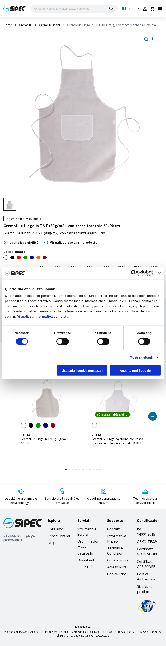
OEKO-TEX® (147, 541)
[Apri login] (144, 8)
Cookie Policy (118, 560)
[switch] (62, 341)
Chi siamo (55, 529)
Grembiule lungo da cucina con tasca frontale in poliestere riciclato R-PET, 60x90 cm (117, 443)
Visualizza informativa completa (43, 316)
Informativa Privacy (116, 539)
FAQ (51, 543)
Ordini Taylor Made (88, 544)
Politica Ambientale (146, 577)
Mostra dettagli (141, 357)
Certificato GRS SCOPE (146, 564)
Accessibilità (117, 567)
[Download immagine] (152, 39)
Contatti (113, 529)
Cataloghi (85, 553)
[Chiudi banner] (159, 273)
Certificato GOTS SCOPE (147, 552)
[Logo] (14, 9)
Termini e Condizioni (115, 551)
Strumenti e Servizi (86, 532)
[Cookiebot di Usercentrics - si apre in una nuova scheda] (134, 273)
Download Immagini (85, 563)
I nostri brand (59, 536)
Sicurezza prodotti (144, 589)
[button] (131, 8)
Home (7, 25)
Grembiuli (25, 25)
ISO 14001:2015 (146, 532)
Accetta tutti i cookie (135, 370)
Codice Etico (116, 574)
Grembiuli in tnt (49, 25)
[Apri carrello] (152, 8)
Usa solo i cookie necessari (82, 370)
